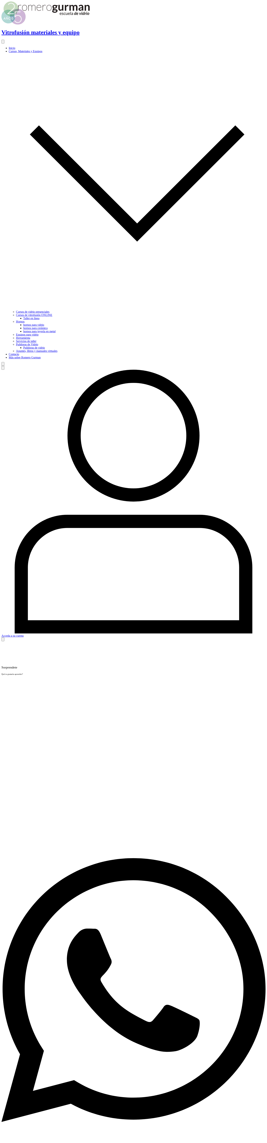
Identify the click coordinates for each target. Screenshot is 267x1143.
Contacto (14, 354)
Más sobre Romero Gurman (25, 357)
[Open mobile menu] (2, 42)
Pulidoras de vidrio (34, 347)
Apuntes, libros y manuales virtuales (36, 350)
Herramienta (23, 337)
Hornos (20, 321)
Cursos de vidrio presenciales (32, 311)
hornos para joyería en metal (39, 331)
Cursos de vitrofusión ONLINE (34, 315)
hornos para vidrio (33, 324)
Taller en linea (31, 318)
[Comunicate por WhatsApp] (133, 1139)
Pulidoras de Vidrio (27, 344)
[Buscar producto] (2, 364)
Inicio (12, 48)
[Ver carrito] (2, 639)
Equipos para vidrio (27, 334)
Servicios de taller (26, 341)
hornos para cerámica (35, 328)
